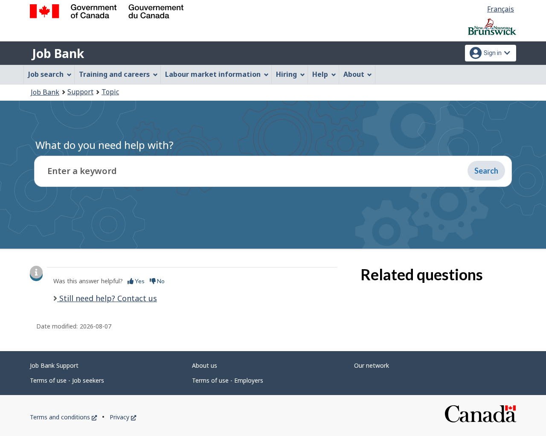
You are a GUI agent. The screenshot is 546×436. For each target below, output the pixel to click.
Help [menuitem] (320, 74)
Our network (371, 365)
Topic (110, 91)
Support (80, 91)
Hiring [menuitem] (286, 74)
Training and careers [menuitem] (114, 74)
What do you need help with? (104, 145)
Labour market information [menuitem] (213, 74)
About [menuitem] (353, 74)
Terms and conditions (63, 417)
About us (204, 365)
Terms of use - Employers (227, 380)
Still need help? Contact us (107, 298)
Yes (139, 281)
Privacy (123, 417)
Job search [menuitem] (46, 74)
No (160, 281)
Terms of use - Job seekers (67, 380)
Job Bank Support (54, 365)
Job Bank (58, 53)
